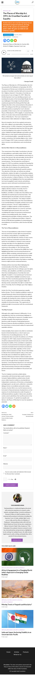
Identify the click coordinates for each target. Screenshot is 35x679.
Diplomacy (10, 567)
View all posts (17, 540)
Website (5, 464)
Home (8, 652)
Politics (20, 600)
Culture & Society (12, 600)
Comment (6, 433)
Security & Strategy (19, 567)
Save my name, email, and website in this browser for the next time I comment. (18, 473)
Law (9, 10)
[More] (15, 40)
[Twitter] (8, 40)
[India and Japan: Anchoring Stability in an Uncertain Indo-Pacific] (17, 619)
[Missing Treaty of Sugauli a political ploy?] (17, 589)
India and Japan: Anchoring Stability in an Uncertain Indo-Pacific (16, 633)
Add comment (7, 37)
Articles (5, 10)
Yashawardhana (8, 34)
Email (5, 456)
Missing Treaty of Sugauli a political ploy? (17, 604)
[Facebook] (4, 40)
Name (5, 448)
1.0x (28, 51)
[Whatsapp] (11, 40)
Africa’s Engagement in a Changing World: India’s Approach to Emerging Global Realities (17, 572)
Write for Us (17, 654)
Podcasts (26, 652)
